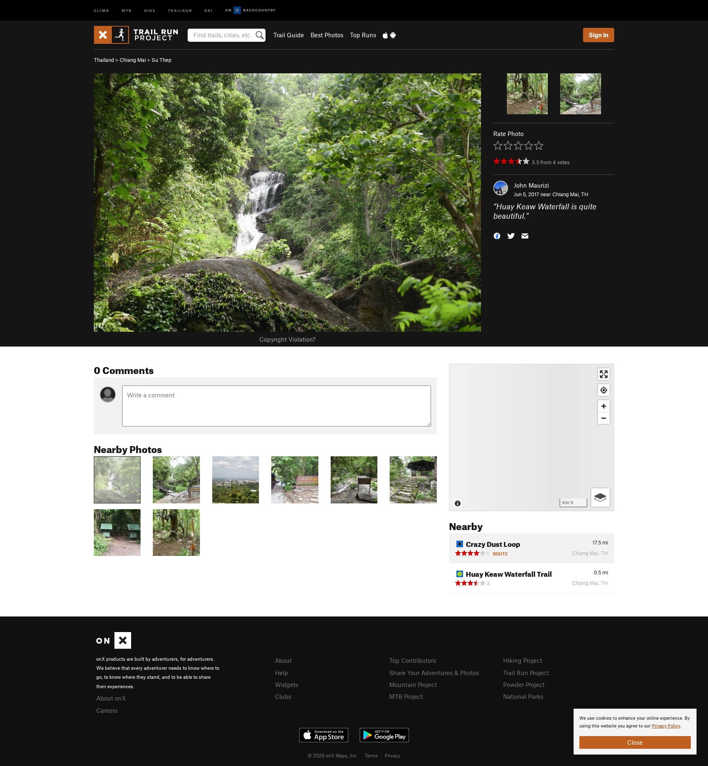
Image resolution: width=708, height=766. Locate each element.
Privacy (392, 755)
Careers (107, 710)
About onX (111, 698)
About (283, 660)
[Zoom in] (604, 406)
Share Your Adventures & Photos (434, 672)
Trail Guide (288, 35)
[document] (635, 731)
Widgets (286, 684)
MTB (127, 10)
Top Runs (363, 35)
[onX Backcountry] (250, 10)
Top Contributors (412, 660)
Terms (371, 755)
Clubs (283, 696)
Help (281, 672)
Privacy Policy (666, 726)
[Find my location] (604, 390)
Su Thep (161, 60)
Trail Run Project (526, 672)
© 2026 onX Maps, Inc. (333, 755)
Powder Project (524, 684)
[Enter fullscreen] (604, 374)
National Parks (523, 696)
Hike (150, 10)
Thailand (104, 60)
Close (635, 742)
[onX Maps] (113, 646)
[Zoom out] (604, 418)
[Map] (531, 437)
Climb (101, 10)
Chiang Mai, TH (570, 194)
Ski (208, 10)
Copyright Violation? (287, 339)
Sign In (598, 35)
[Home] (140, 35)
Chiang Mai (133, 60)
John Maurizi (531, 185)
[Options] (600, 497)
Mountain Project (413, 684)
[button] (497, 235)
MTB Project (406, 696)
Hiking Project (522, 660)
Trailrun (180, 10)
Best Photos (327, 35)
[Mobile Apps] (389, 35)
